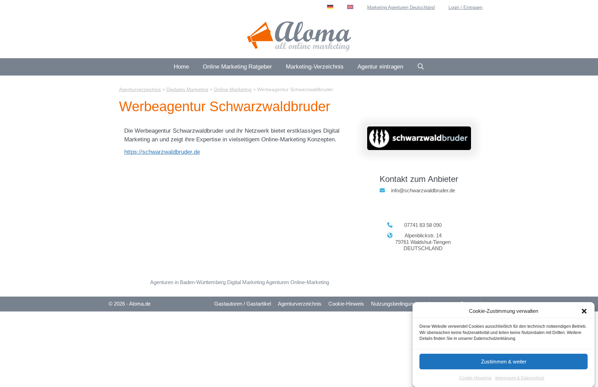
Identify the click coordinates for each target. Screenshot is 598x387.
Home (181, 66)
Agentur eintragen (380, 66)
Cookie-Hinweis (346, 304)
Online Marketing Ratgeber (237, 66)
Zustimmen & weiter (503, 361)
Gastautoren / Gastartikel (242, 304)
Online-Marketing (309, 282)
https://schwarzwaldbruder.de (162, 152)
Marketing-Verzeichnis (315, 66)
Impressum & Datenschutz (519, 378)
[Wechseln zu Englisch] (350, 7)
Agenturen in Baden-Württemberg (188, 282)
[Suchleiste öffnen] (421, 67)
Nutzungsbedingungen (396, 304)
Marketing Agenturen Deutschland (401, 7)
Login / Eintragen (465, 7)
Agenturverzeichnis (299, 304)
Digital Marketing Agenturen (258, 282)
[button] (584, 311)
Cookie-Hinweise (475, 378)
